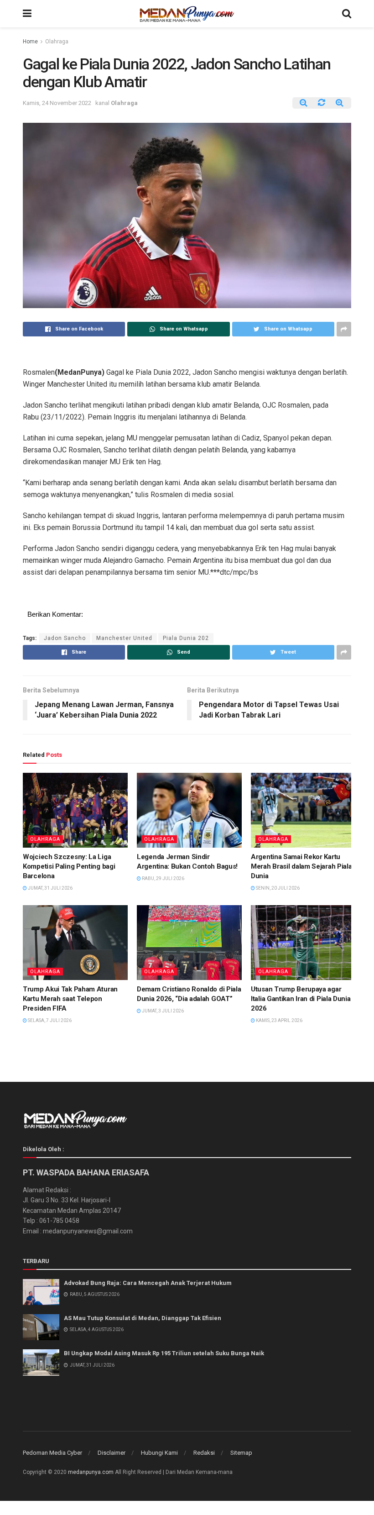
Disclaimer (111, 1452)
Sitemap (241, 1452)
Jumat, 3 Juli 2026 (162, 1010)
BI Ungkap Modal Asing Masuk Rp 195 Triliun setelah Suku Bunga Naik (164, 1353)
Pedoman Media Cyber (52, 1452)
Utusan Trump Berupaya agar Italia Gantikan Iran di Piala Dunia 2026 (301, 998)
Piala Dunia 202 (186, 638)
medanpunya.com (91, 1472)
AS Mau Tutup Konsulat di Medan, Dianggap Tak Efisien (142, 1318)
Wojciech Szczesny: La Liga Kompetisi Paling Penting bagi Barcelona (69, 866)
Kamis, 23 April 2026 (278, 1020)
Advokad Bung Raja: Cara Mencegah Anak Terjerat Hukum (148, 1282)
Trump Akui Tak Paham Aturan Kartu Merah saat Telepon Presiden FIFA (70, 998)
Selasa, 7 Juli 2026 (49, 1020)
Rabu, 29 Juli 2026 (162, 878)
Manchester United (124, 638)
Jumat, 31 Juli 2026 (50, 888)
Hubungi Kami (159, 1452)
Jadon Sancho (65, 638)
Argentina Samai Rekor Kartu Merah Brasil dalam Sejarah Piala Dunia (301, 866)
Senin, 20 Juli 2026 (277, 888)
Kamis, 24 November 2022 (57, 103)
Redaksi (204, 1452)
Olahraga (56, 41)
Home (30, 41)
